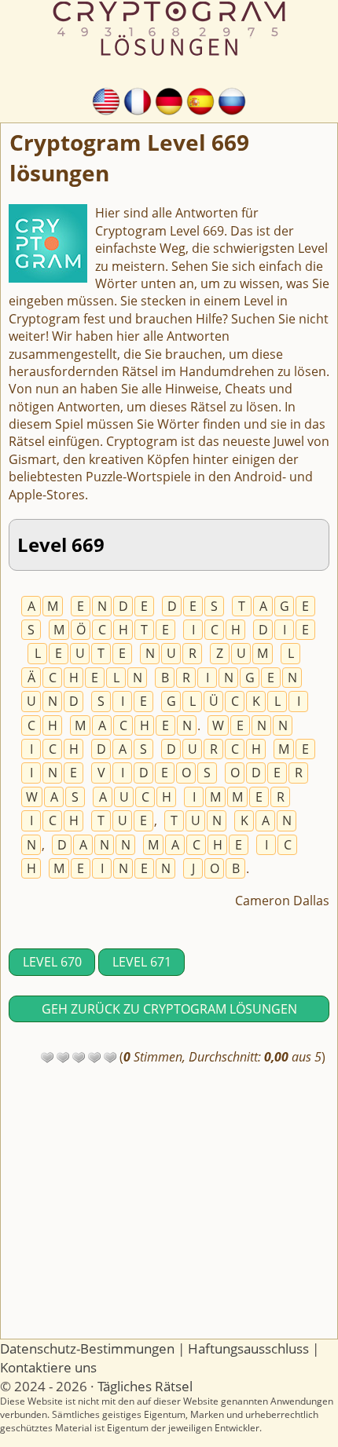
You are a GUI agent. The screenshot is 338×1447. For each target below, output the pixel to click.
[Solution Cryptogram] (137, 99)
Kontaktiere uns (48, 1367)
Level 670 (52, 961)
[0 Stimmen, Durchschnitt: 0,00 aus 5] (47, 1057)
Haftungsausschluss (248, 1348)
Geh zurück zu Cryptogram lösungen (169, 1009)
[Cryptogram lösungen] (169, 99)
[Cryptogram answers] (106, 99)
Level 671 (141, 961)
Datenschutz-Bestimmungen (87, 1348)
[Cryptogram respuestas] (200, 99)
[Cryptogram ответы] (232, 99)
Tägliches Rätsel (145, 1386)
